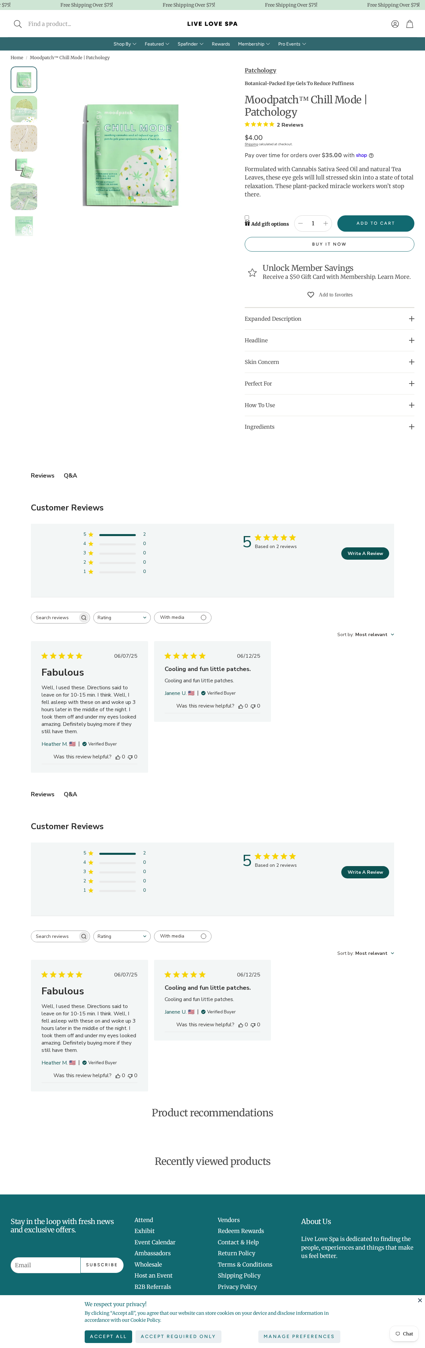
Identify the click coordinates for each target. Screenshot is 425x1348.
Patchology (260, 70)
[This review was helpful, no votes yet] (118, 756)
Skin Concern (262, 362)
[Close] (420, 1300)
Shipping (251, 144)
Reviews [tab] (42, 476)
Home (17, 57)
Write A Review (365, 553)
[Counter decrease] (300, 223)
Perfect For (258, 383)
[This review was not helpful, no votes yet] (130, 756)
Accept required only (178, 1336)
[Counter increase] (326, 223)
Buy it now (329, 244)
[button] (62, 24)
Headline (256, 340)
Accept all (108, 1336)
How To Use (260, 405)
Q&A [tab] (70, 476)
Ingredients (260, 426)
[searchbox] (54, 617)
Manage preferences (299, 1336)
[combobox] (122, 617)
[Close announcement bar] (418, 5)
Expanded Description (273, 318)
